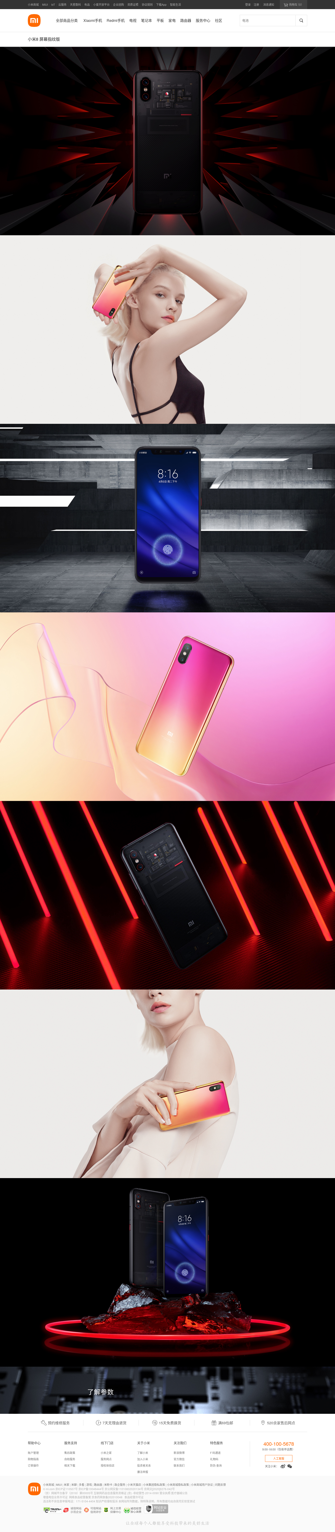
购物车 (294, 4)
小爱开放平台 (101, 4)
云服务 (62, 4)
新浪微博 (179, 1453)
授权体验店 (107, 1465)
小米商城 (33, 4)
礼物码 (214, 1459)
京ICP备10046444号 (91, 1489)
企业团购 (118, 4)
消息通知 (268, 4)
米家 (66, 1484)
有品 (87, 4)
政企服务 (119, 1484)
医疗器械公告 (179, 1493)
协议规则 (147, 4)
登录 (248, 4)
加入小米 (142, 1459)
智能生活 (175, 4)
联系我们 (179, 1465)
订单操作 (33, 1465)
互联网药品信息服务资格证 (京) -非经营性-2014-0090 (127, 1493)
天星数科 (75, 4)
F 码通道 (215, 1453)
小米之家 (106, 1453)
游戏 (89, 1484)
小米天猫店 (134, 1484)
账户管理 (33, 1453)
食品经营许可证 (134, 1497)
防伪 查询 (216, 1465)
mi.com (50, 1489)
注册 (256, 4)
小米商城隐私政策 (178, 1484)
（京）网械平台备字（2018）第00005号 (68, 1493)
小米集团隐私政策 (154, 1484)
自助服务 (69, 1459)
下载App (161, 4)
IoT (53, 4)
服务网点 (106, 1459)
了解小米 (142, 1453)
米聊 (74, 1484)
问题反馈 (220, 1484)
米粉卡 (108, 1484)
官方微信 (179, 1459)
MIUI (45, 4)
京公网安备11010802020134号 (124, 1489)
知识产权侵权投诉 (107, 1501)
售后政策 (69, 1453)
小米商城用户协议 (202, 1484)
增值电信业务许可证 (55, 1497)
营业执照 (165, 1493)
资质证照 (132, 4)
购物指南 (33, 1459)
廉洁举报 (142, 1472)
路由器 (98, 1484)
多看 (81, 1484)
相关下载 (69, 1465)
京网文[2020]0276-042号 (159, 1489)
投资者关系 (144, 1465)
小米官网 (34, 20)
